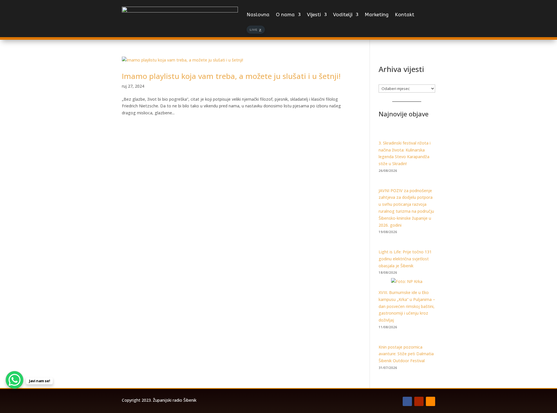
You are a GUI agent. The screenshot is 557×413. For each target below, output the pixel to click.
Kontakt (404, 14)
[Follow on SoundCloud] (430, 401)
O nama (285, 14)
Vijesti (314, 14)
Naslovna (258, 14)
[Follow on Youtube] (419, 401)
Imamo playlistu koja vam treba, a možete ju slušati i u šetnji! (231, 76)
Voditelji (342, 14)
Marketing (376, 14)
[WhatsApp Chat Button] (14, 380)
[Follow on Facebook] (407, 401)
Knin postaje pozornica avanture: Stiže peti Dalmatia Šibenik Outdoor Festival (406, 354)
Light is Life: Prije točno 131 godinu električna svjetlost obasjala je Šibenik (405, 258)
